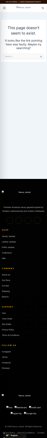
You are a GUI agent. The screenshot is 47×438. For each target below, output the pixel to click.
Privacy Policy (8, 330)
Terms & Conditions (10, 335)
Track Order (7, 319)
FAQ (4, 313)
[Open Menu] (4, 7)
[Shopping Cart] (42, 7)
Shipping (6, 291)
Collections (7, 253)
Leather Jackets (9, 242)
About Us (6, 275)
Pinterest (6, 368)
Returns (5, 297)
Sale (3, 258)
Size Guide (6, 324)
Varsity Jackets (8, 236)
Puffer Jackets (8, 247)
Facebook (6, 362)
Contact (5, 286)
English (14, 435)
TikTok (5, 357)
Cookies (40, 433)
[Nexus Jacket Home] (23, 8)
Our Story (6, 280)
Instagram (6, 352)
